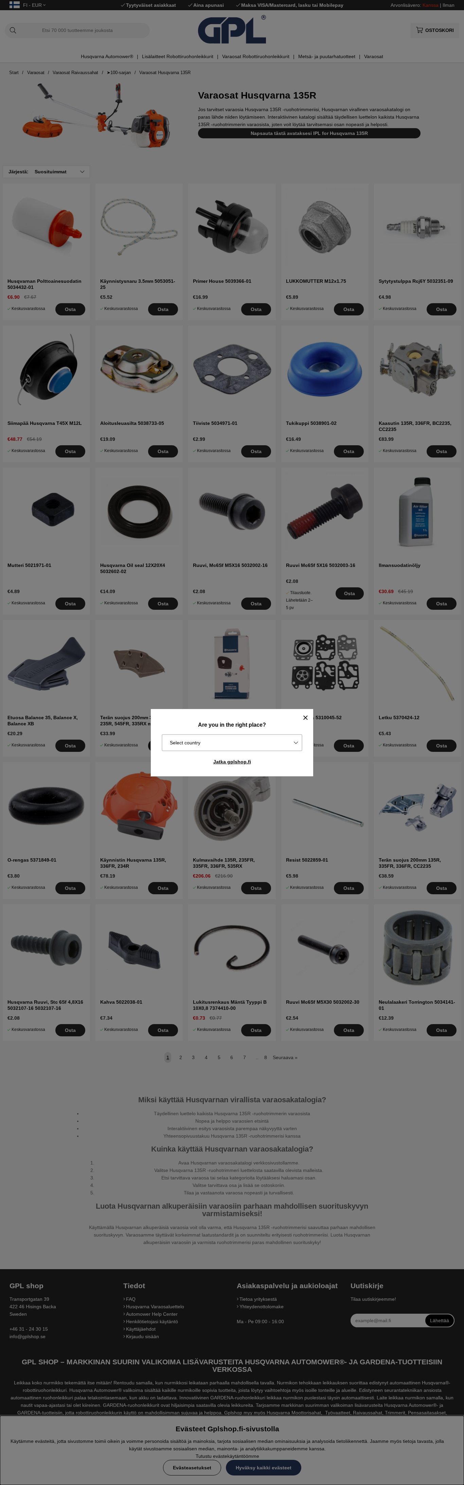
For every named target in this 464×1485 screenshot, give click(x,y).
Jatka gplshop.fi (232, 761)
